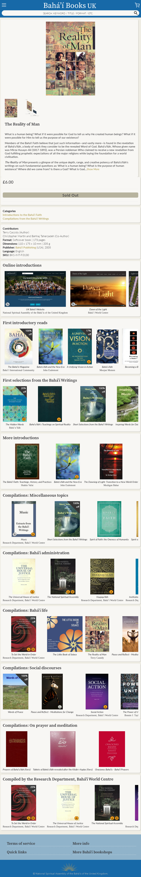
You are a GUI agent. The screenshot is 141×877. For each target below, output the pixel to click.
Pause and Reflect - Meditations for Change (52, 711)
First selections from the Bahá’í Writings (40, 380)
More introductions (21, 438)
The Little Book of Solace (65, 654)
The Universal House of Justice (24, 596)
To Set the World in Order (23, 654)
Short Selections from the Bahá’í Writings (93, 424)
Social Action (97, 711)
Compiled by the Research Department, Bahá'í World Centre (58, 779)
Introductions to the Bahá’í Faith (22, 215)
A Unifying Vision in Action (80, 366)
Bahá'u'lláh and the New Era (50, 366)
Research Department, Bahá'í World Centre (24, 658)
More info (81, 843)
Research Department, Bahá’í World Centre (24, 543)
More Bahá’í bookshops (92, 852)
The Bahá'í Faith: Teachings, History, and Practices (27, 481)
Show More (93, 169)
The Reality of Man (97, 654)
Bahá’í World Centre (98, 312)
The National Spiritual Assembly (63, 596)
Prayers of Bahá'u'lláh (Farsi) (17, 769)
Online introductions (22, 265)
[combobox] (70, 13)
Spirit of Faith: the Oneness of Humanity (109, 539)
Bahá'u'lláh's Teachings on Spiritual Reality (50, 424)
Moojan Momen (107, 370)
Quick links (17, 852)
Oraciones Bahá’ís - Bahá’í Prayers (112, 769)
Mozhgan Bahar (111, 485)
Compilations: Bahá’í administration (36, 553)
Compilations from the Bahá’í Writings (26, 218)
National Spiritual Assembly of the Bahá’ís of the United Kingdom (35, 312)
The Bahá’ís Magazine (18, 366)
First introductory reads (25, 323)
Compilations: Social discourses (32, 668)
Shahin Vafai (27, 485)
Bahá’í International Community (18, 370)
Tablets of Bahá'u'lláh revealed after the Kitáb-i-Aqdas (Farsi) (63, 769)
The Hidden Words (15, 424)
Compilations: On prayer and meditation (40, 725)
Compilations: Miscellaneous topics (35, 495)
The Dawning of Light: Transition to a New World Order (111, 481)
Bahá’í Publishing (25, 247)
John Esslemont (50, 370)
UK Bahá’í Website (35, 309)
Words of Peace (15, 711)
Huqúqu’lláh (102, 596)
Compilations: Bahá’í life (25, 610)
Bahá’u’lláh (107, 366)
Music (24, 539)
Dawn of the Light (98, 309)
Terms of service (21, 843)
